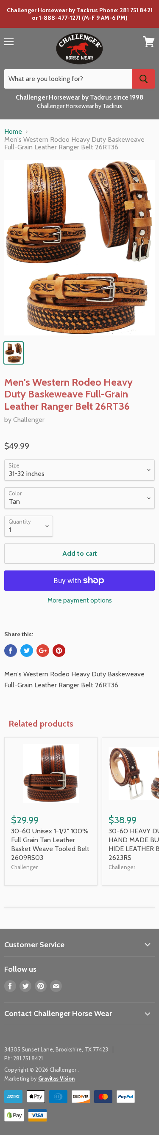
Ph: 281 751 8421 (23, 1058)
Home (13, 131)
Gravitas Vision (56, 1078)
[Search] (143, 79)
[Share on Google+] (42, 650)
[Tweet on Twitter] (26, 650)
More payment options (79, 600)
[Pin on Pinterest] (59, 650)
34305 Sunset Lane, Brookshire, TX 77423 (56, 1049)
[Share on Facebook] (10, 650)
